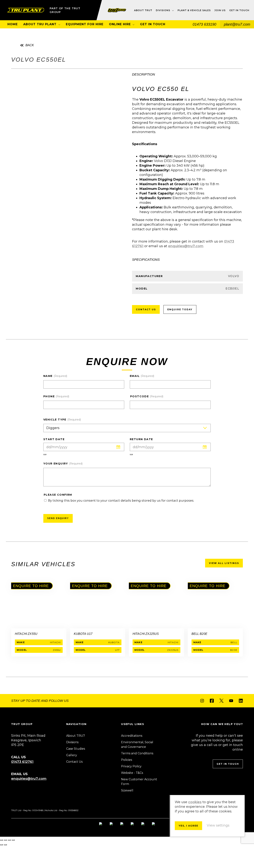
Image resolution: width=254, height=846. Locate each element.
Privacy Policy (131, 766)
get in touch (228, 763)
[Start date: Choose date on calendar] (44, 454)
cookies (195, 802)
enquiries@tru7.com (185, 246)
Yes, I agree (188, 825)
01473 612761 (22, 762)
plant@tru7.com (237, 24)
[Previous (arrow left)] (1, 844)
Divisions (163, 10)
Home (12, 24)
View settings (218, 825)
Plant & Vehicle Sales (194, 10)
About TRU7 (75, 735)
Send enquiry (58, 518)
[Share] (9, 840)
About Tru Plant (40, 24)
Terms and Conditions (137, 753)
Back (29, 45)
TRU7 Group (25, 10)
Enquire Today (179, 309)
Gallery (71, 755)
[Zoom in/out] (1, 840)
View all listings (224, 563)
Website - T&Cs (132, 773)
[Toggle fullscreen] (5, 840)
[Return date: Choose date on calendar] (131, 454)
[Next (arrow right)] (5, 844)
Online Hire (120, 24)
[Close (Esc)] (13, 840)
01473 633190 (204, 24)
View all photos (31, 140)
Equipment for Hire (84, 24)
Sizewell (127, 790)
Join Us (220, 10)
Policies (126, 760)
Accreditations (131, 735)
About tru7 (143, 10)
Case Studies (75, 748)
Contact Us (146, 309)
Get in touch (239, 10)
